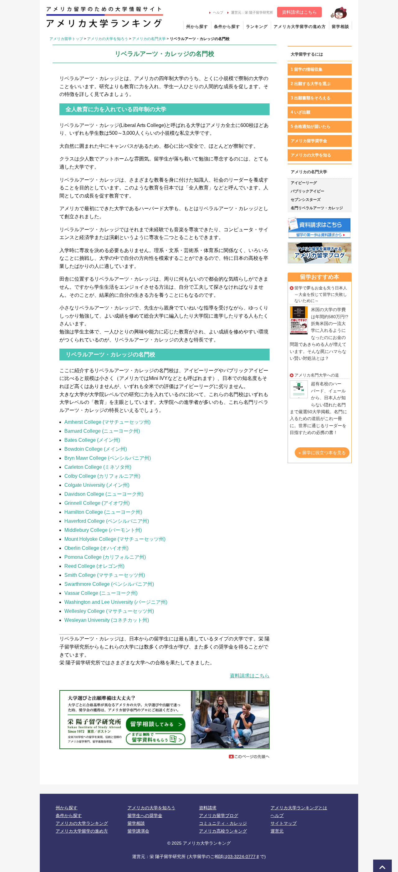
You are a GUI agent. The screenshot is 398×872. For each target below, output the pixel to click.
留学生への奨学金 (144, 815)
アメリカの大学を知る (311, 155)
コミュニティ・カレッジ (223, 823)
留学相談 (340, 26)
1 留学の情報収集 (306, 69)
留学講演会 (138, 831)
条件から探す (227, 26)
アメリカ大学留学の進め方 (300, 26)
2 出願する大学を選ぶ (311, 83)
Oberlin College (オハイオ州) (96, 548)
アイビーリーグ (304, 183)
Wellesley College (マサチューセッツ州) (109, 611)
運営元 (277, 831)
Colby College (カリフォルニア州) (102, 476)
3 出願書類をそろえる (311, 98)
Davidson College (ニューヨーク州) (103, 494)
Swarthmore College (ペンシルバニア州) (109, 584)
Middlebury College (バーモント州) (103, 530)
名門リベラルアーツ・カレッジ (317, 208)
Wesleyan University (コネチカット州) (106, 620)
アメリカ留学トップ (66, 39)
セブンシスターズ (306, 199)
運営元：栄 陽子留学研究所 (252, 12)
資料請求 (207, 807)
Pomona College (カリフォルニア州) (105, 557)
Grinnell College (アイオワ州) (97, 503)
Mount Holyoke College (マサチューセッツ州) (114, 539)
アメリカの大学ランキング (82, 823)
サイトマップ (284, 823)
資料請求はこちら (299, 12)
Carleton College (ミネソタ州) (97, 467)
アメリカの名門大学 (149, 39)
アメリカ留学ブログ (218, 815)
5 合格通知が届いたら (311, 126)
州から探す (197, 26)
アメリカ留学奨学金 (309, 140)
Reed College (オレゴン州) (94, 566)
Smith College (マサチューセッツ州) (104, 575)
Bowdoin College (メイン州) (95, 449)
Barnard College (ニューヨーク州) (102, 431)
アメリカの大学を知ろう (107, 39)
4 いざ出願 (300, 112)
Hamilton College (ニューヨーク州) (103, 512)
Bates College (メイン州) (92, 440)
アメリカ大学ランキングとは (299, 807)
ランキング (257, 26)
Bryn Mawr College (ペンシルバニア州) (107, 458)
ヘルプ (218, 12)
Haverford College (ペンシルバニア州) (106, 521)
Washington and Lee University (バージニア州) (115, 602)
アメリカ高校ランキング (223, 831)
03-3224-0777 (242, 856)
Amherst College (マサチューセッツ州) (107, 422)
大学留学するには (307, 54)
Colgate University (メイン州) (96, 485)
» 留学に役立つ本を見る (322, 452)
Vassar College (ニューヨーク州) (100, 593)
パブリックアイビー (307, 191)
